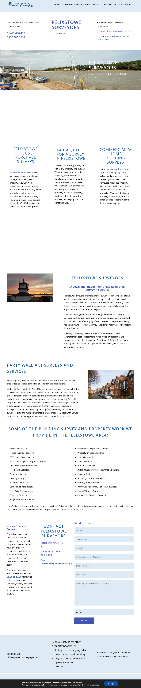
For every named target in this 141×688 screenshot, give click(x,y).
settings (95, 685)
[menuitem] (57, 4)
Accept (111, 683)
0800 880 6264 (16, 37)
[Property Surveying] (20, 4)
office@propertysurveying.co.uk (22, 657)
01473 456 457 (16, 33)
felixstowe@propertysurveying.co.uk (114, 31)
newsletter (69, 646)
